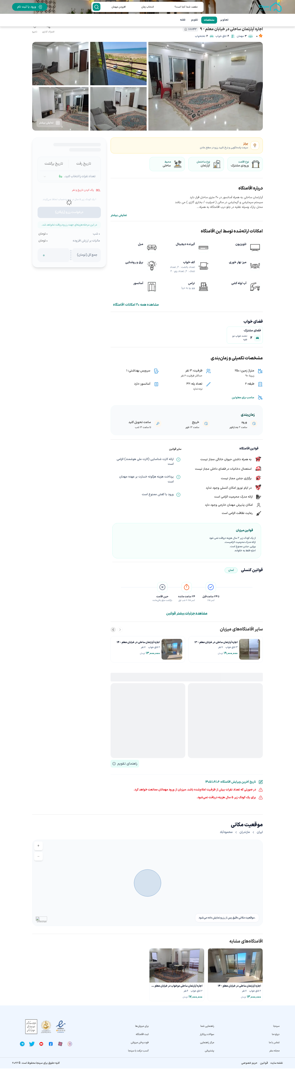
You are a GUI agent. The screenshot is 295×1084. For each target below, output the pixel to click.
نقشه (183, 20)
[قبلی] (120, 629)
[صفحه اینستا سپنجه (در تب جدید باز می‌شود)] (70, 1044)
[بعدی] (113, 629)
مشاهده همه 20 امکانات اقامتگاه (136, 304)
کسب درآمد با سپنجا (138, 1050)
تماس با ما (274, 1042)
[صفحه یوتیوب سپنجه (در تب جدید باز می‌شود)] (41, 1044)
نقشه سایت (276, 1063)
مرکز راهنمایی (207, 1042)
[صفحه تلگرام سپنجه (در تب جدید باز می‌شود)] (22, 1044)
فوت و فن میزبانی (140, 1042)
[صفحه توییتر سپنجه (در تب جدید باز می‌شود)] (32, 1044)
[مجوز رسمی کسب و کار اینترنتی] (31, 1026)
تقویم (194, 20)
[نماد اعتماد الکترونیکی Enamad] (61, 1026)
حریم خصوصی (249, 1063)
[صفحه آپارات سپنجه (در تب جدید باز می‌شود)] (60, 1044)
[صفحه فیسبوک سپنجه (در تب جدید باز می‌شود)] (51, 1044)
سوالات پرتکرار (207, 1034)
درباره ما (275, 1034)
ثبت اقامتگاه (142, 1034)
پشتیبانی (209, 1050)
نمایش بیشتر (119, 215)
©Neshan (42, 921)
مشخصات (209, 20)
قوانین (264, 1063)
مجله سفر (274, 1050)
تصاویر (224, 20)
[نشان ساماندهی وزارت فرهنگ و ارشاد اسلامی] (46, 1026)
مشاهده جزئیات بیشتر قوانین (186, 613)
